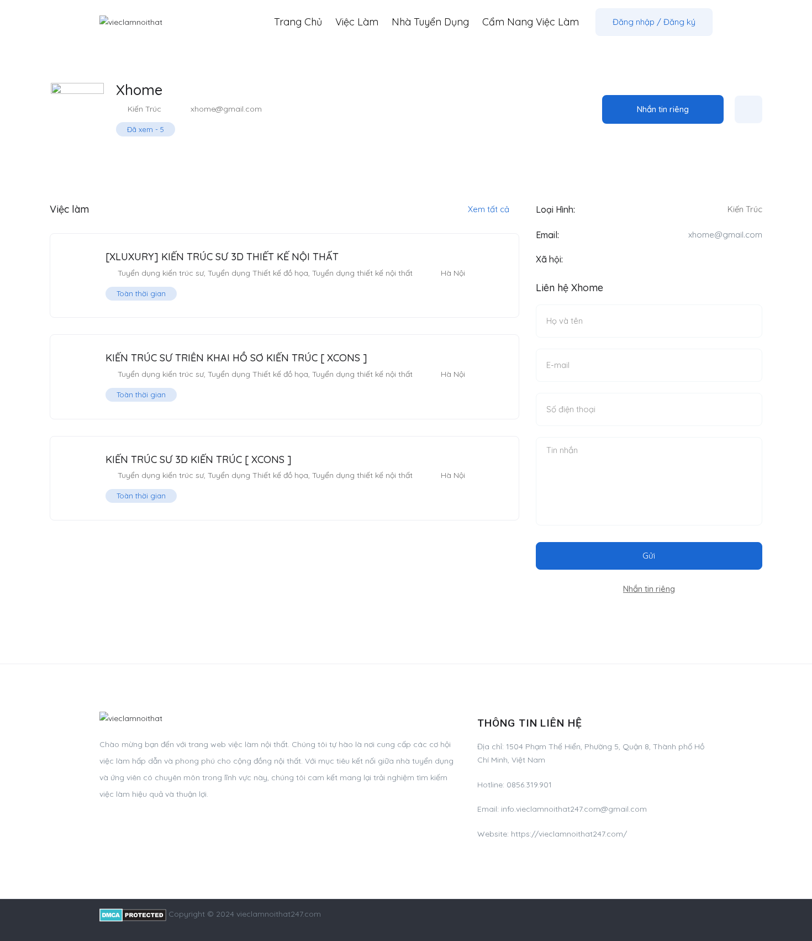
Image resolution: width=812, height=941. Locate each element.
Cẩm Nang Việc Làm (530, 21)
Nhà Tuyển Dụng (430, 21)
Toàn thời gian (141, 293)
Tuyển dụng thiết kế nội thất (362, 273)
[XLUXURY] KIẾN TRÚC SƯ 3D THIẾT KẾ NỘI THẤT (222, 256)
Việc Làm (356, 21)
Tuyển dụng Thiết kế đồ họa (258, 273)
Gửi (648, 555)
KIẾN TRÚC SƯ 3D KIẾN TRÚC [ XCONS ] (199, 459)
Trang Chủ (298, 21)
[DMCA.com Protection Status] (132, 914)
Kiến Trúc (144, 109)
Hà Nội (453, 273)
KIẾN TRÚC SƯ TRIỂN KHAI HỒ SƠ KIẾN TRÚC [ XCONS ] (236, 357)
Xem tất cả (490, 209)
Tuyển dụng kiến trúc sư (161, 273)
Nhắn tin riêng (663, 109)
